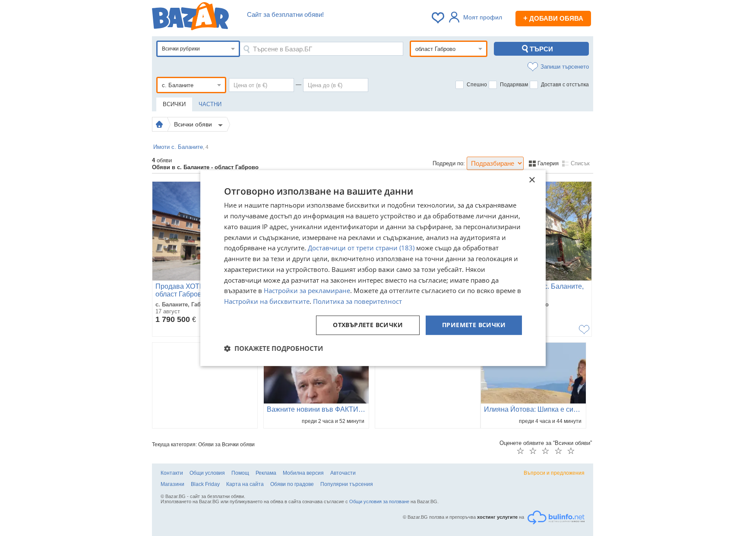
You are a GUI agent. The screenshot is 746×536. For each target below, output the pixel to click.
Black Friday (205, 484)
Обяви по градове (292, 484)
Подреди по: (449, 163)
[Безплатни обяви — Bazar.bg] (190, 18)
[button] (273, 348)
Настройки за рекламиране (307, 291)
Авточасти (343, 473)
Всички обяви (194, 124)
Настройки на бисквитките (267, 301)
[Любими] (439, 17)
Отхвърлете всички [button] (368, 325)
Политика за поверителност (357, 301)
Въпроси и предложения (554, 473)
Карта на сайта (245, 484)
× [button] (531, 180)
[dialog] (373, 268)
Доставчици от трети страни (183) (361, 248)
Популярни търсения (346, 484)
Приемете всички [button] (474, 325)
